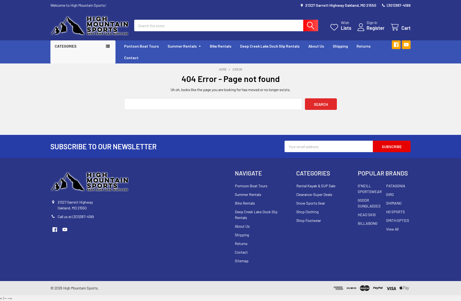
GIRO (390, 194)
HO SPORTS (395, 211)
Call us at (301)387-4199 (76, 216)
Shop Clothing (307, 211)
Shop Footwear (308, 220)
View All (392, 229)
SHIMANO (393, 203)
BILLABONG (367, 223)
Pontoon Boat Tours (141, 46)
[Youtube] (406, 44)
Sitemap (242, 260)
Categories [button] (66, 46)
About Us (316, 46)
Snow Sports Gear (310, 203)
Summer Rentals (182, 46)
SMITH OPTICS (397, 220)
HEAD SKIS (367, 214)
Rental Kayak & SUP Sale (315, 185)
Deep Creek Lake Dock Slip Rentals (270, 46)
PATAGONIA (395, 185)
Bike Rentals (220, 46)
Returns (364, 46)
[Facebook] (396, 44)
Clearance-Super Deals (314, 194)
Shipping (340, 46)
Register (375, 28)
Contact (131, 57)
